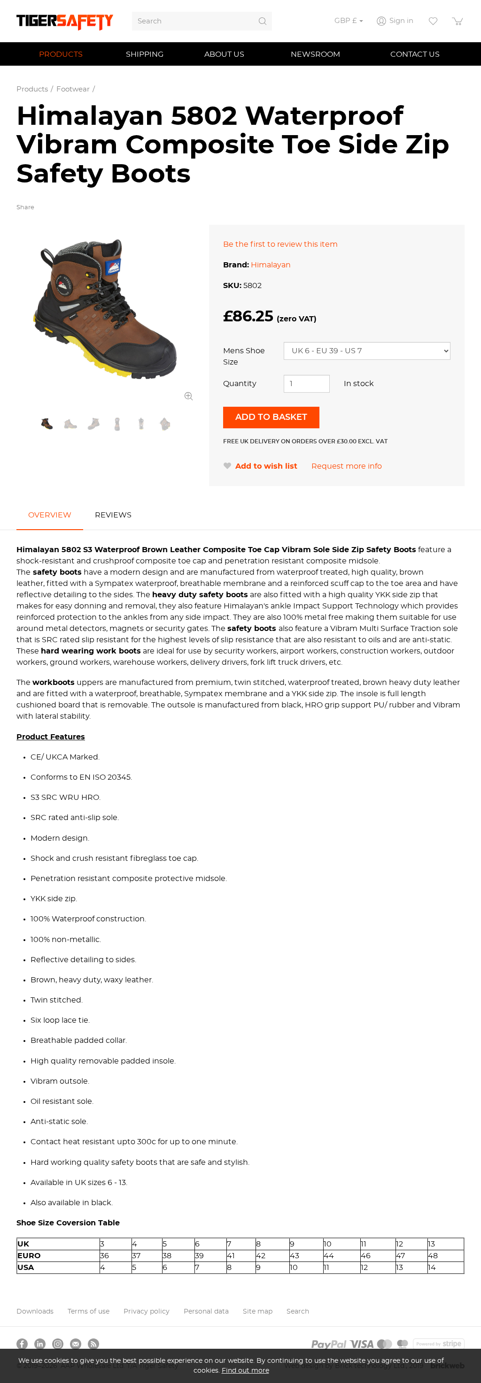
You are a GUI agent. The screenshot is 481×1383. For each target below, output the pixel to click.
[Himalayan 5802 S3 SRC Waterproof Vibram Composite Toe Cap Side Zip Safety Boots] (105, 314)
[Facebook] (22, 1344)
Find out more (245, 1370)
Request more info (346, 466)
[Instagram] (58, 1344)
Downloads (35, 1311)
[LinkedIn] (40, 1344)
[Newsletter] (76, 1344)
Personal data (206, 1311)
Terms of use (88, 1311)
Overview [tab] (49, 515)
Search (298, 1311)
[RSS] (93, 1344)
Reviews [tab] (113, 515)
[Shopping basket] (458, 21)
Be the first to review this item (280, 244)
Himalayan (271, 265)
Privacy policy (147, 1311)
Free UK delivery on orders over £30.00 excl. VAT (305, 441)
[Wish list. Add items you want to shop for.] (433, 21)
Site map (257, 1311)
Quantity (239, 384)
